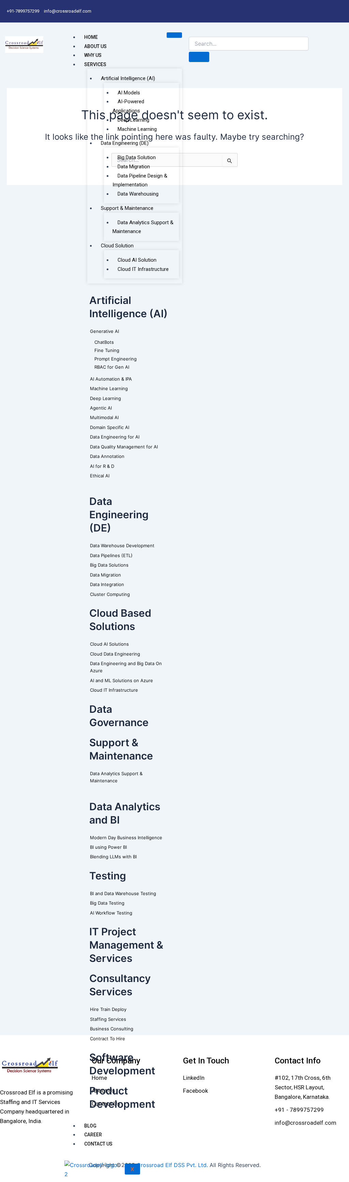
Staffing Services (108, 1019)
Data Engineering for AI (114, 437)
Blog (90, 1126)
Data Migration (134, 167)
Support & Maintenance (127, 208)
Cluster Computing (110, 594)
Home (91, 37)
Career (93, 1134)
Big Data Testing (107, 903)
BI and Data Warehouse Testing (123, 893)
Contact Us (98, 1144)
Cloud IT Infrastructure (143, 269)
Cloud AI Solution (137, 260)
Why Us (93, 55)
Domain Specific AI (109, 427)
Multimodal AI (104, 417)
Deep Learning (133, 120)
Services (95, 64)
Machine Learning (137, 129)
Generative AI (104, 331)
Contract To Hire (107, 1038)
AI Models (129, 93)
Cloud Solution (117, 246)
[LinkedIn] (193, 1078)
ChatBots (104, 342)
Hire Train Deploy (108, 1009)
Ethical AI (99, 475)
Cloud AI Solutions (109, 644)
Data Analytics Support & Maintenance (142, 227)
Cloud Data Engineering (115, 654)
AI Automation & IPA (111, 379)
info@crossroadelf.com (305, 1122)
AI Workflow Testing (111, 913)
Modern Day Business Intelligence (126, 837)
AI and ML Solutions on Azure (121, 680)
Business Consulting (111, 1028)
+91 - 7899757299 (299, 1109)
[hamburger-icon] (174, 35)
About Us (95, 46)
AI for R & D (102, 466)
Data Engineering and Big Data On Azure (126, 667)
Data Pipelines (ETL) (111, 555)
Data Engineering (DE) (125, 143)
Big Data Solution (137, 157)
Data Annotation (107, 456)
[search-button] (199, 57)
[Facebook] (195, 1090)
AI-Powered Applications (128, 106)
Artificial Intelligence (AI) (128, 78)
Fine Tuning (106, 350)
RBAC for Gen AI (111, 367)
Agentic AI (101, 408)
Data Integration (107, 584)
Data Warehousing (138, 194)
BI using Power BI (108, 847)
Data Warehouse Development (122, 545)
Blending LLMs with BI (113, 856)
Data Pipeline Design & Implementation (139, 180)
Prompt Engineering (115, 359)
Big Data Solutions (109, 565)
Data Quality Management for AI (124, 446)
